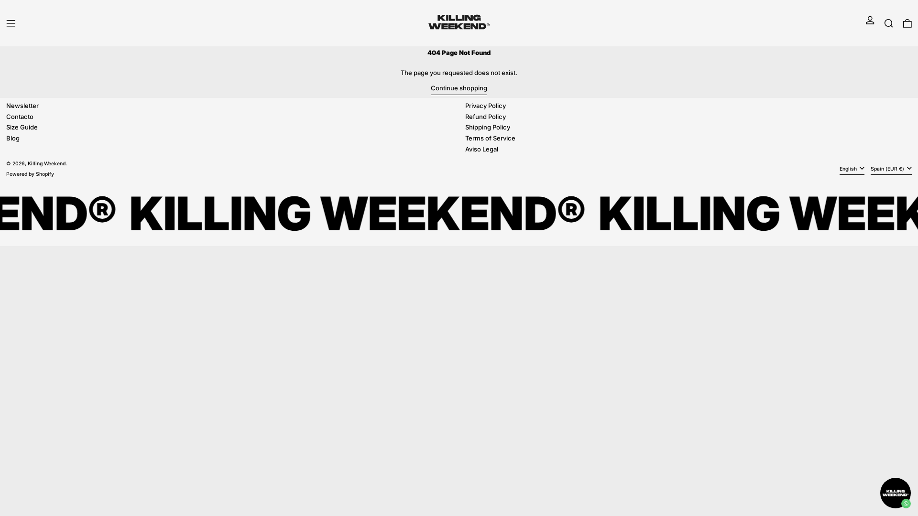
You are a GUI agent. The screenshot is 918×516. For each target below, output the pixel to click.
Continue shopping (459, 88)
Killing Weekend (47, 164)
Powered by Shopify (30, 174)
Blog (13, 138)
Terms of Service (490, 138)
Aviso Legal (481, 149)
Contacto (19, 116)
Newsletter (22, 105)
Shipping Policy (487, 127)
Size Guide (22, 127)
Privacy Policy (485, 105)
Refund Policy (485, 116)
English (849, 169)
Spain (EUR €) (888, 169)
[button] (889, 23)
